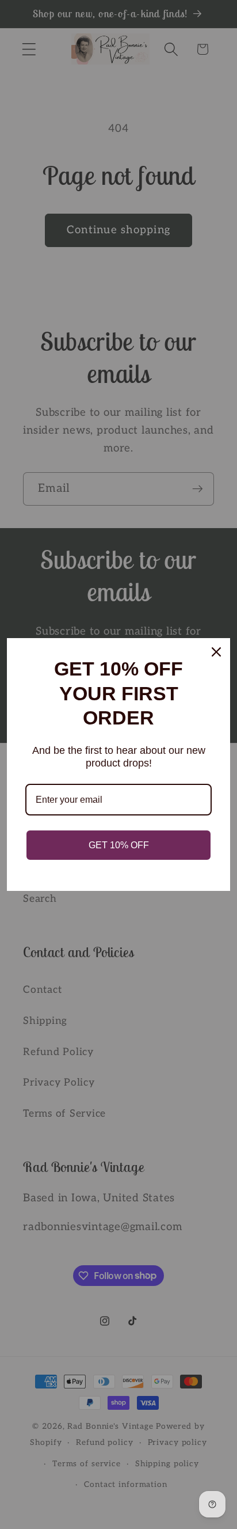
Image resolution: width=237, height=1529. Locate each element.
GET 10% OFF (119, 845)
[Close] (216, 652)
